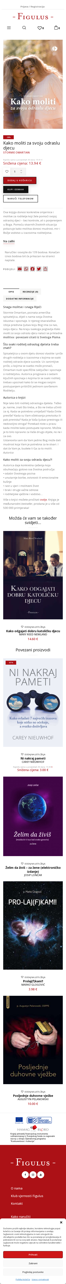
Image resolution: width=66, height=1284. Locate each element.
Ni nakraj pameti (33, 758)
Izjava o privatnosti (40, 1279)
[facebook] (25, 1174)
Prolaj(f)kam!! (33, 981)
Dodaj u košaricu (20, 180)
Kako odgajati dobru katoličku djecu (33, 631)
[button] (61, 1222)
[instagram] (33, 1174)
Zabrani (33, 1263)
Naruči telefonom (21, 198)
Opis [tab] (11, 291)
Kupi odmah (16, 189)
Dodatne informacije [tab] (20, 298)
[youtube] (40, 1174)
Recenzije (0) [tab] (30, 291)
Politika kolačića (23, 1279)
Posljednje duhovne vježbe (33, 1096)
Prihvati (33, 1254)
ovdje (43, 499)
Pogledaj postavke (33, 1272)
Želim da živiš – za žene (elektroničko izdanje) (33, 870)
